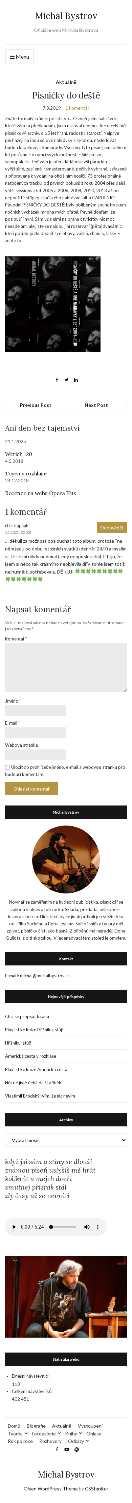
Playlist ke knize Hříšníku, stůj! (34, 1029)
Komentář (16, 638)
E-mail (12, 723)
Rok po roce (20, 1441)
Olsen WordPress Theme (51, 1488)
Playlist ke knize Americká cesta (36, 1069)
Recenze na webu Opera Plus (40, 493)
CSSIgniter (96, 1488)
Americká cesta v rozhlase (30, 1056)
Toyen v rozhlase (26, 473)
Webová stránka (21, 745)
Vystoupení (90, 1426)
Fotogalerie (44, 1433)
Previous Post (35, 405)
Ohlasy (93, 1433)
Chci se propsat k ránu (27, 1016)
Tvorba (15, 1433)
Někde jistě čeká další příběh (33, 1082)
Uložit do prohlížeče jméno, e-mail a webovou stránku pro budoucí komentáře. (65, 770)
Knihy (71, 1433)
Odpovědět (112, 527)
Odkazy (76, 1441)
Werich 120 (18, 454)
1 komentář (77, 108)
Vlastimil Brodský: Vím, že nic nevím (40, 1096)
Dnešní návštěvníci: (30, 1376)
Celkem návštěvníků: (32, 1391)
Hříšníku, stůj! (18, 1043)
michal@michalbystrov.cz (44, 975)
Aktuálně (66, 82)
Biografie (36, 1426)
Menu (22, 56)
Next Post (96, 405)
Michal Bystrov (66, 15)
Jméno (13, 701)
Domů (14, 1426)
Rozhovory (50, 1441)
